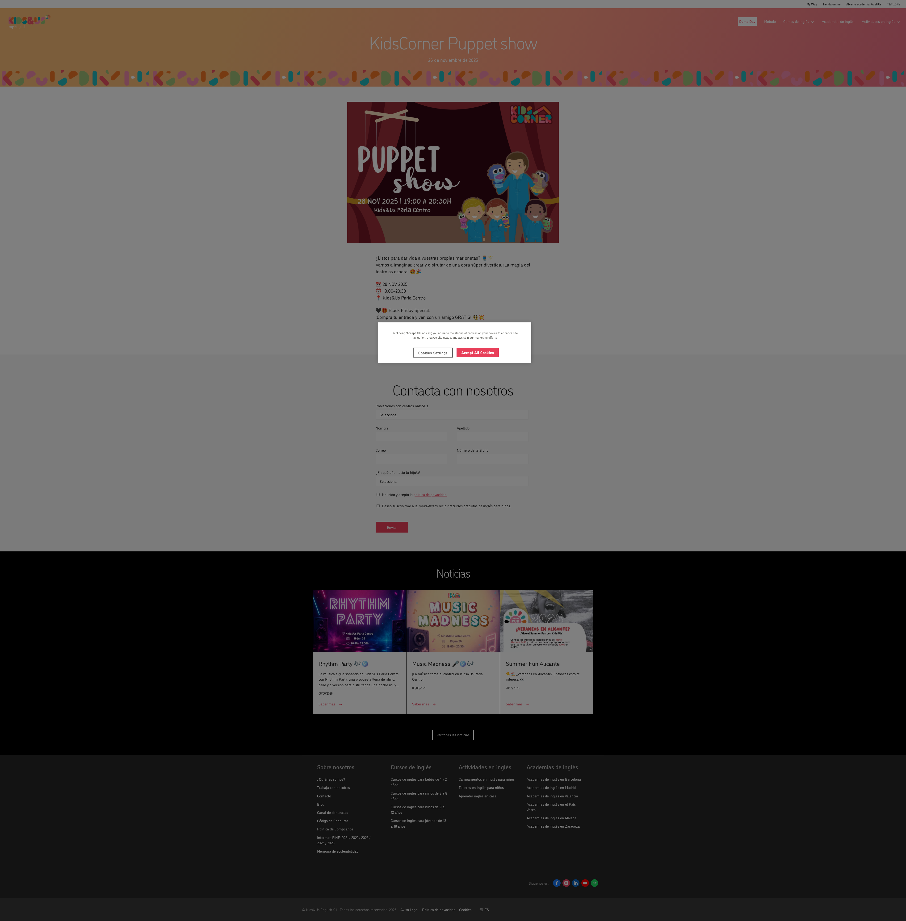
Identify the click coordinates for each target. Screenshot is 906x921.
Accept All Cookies (477, 352)
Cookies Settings (433, 352)
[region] (454, 342)
